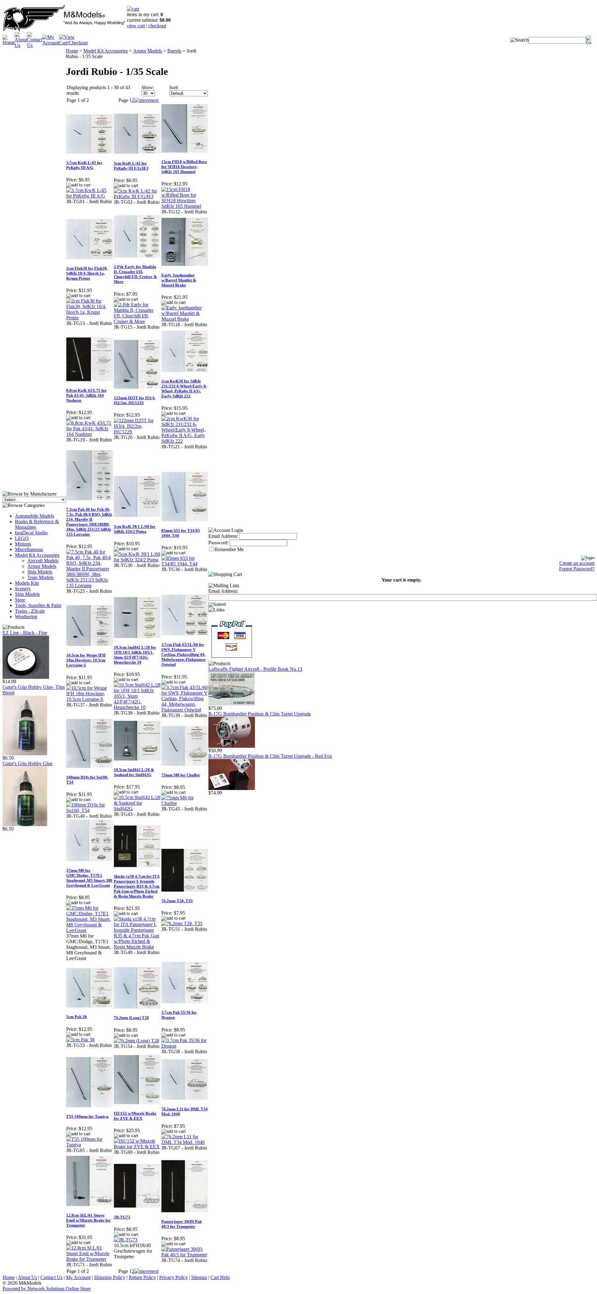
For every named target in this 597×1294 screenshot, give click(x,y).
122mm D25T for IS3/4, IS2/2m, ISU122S (134, 400)
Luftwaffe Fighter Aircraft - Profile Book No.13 (255, 669)
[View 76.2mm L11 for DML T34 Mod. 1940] (184, 1142)
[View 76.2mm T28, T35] (181, 923)
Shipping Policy (109, 1277)
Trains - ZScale (30, 611)
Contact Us (51, 1277)
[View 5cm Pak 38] (80, 1039)
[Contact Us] (34, 45)
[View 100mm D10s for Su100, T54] (89, 810)
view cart (136, 25)
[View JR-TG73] (125, 1239)
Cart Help (220, 1277)
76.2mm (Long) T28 (131, 1017)
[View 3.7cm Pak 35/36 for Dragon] (184, 1046)
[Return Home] (64, 30)
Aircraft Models (42, 560)
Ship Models (39, 571)
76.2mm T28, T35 (177, 900)
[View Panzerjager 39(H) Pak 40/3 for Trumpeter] (184, 1254)
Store (20, 599)
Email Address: (223, 536)
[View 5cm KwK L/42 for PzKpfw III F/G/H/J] (137, 196)
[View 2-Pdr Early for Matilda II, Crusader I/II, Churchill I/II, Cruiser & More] (137, 321)
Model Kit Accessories (37, 555)
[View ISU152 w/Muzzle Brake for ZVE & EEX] (137, 1146)
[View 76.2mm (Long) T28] (136, 1040)
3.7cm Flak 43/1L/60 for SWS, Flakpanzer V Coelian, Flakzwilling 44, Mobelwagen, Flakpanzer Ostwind (183, 654)
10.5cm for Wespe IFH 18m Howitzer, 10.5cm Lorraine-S (85, 660)
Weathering (26, 616)
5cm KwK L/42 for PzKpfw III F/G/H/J (131, 166)
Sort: (173, 87)
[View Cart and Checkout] (73, 42)
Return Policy (142, 1277)
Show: (147, 87)
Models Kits (27, 583)
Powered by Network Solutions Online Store (46, 1288)
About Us (27, 1277)
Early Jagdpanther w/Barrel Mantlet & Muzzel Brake (178, 280)
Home (72, 50)
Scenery (23, 588)
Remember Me (229, 549)
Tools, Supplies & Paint (38, 605)
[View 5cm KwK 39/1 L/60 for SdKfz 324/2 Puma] (137, 559)
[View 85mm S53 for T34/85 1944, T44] (184, 563)
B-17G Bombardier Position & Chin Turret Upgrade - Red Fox (270, 756)
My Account (78, 1277)
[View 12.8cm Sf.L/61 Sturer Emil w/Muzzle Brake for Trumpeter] (89, 1259)
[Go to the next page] (146, 100)
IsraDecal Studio (31, 532)
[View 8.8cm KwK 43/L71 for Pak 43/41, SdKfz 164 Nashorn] (89, 434)
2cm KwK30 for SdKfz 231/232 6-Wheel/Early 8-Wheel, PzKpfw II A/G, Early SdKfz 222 (184, 388)
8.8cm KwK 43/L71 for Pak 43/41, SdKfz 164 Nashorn (86, 395)
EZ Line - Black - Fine (24, 632)
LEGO (22, 538)
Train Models (40, 577)
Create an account (577, 563)
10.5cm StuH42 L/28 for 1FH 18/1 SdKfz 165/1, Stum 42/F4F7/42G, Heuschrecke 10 (135, 655)
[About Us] (21, 45)
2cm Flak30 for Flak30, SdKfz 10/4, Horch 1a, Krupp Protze (87, 273)
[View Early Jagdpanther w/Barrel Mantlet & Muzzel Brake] (184, 319)
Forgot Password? (577, 568)
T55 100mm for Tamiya (87, 1116)
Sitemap (199, 1277)
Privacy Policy (173, 1277)
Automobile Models (34, 516)
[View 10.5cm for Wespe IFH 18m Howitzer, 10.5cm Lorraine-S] (89, 699)
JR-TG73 (122, 1217)
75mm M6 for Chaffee (180, 775)
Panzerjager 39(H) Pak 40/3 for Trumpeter (181, 1224)
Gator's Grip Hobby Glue (27, 763)
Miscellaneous (29, 549)
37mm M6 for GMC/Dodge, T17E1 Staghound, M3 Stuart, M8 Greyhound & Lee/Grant (89, 878)
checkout (157, 25)
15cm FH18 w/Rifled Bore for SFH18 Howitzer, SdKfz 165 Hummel (184, 166)
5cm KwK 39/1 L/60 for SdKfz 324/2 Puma (134, 529)
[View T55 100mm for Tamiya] (89, 1144)
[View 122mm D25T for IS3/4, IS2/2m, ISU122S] (137, 431)
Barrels (174, 50)
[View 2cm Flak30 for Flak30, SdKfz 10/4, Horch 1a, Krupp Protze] (89, 317)
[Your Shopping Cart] (133, 8)
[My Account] (50, 42)
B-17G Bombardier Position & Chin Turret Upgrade (259, 713)
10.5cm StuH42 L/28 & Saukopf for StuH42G (134, 772)
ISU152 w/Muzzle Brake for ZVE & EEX (135, 1116)
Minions (23, 543)
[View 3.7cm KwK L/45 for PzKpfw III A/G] (89, 196)
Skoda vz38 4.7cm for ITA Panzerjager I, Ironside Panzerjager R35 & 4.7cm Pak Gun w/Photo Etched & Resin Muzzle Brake (137, 886)
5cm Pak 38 (76, 1016)
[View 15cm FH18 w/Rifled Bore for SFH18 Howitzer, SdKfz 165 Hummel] (184, 206)
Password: (218, 542)
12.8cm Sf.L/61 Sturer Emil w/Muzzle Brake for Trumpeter (88, 1220)
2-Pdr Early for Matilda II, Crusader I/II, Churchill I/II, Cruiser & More (135, 274)
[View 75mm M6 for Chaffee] (184, 803)
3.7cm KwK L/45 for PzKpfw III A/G (84, 165)
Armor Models (41, 566)
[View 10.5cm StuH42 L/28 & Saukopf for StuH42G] (137, 808)
